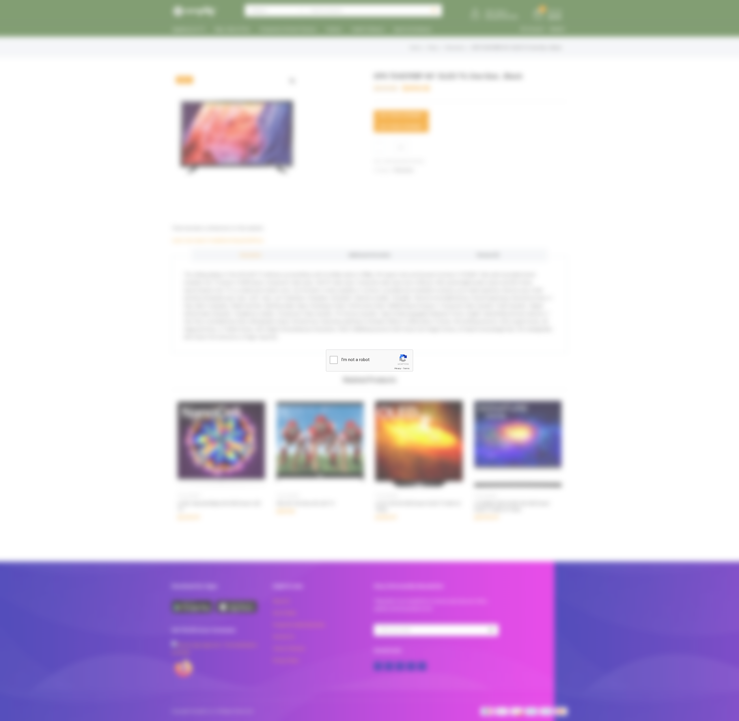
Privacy (397, 368)
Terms (406, 368)
